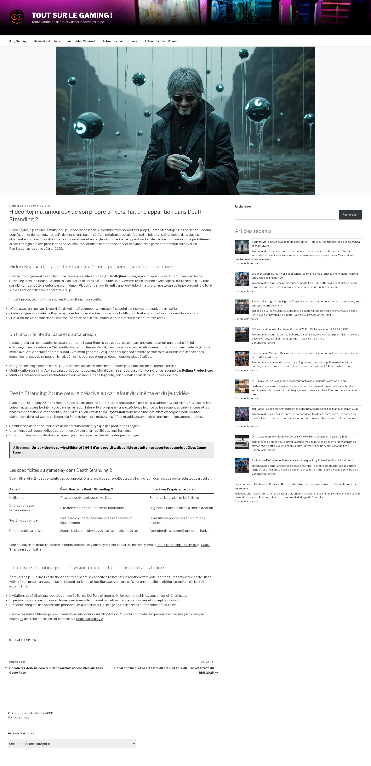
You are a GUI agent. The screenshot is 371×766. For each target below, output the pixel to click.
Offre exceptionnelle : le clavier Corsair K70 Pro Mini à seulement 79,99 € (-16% (299, 436)
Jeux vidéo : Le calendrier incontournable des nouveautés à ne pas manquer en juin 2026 (305, 408)
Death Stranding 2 (89, 619)
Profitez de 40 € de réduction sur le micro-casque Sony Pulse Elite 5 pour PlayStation (303, 460)
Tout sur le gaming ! (71, 15)
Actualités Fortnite (47, 41)
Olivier (46, 206)
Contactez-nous (18, 717)
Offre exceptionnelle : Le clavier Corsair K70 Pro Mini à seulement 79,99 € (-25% (300, 329)
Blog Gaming (18, 41)
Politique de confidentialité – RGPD (30, 713)
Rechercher (243, 206)
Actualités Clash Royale (161, 41)
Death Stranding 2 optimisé (177, 545)
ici (21, 619)
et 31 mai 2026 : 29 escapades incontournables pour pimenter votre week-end (299, 380)
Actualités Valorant (81, 41)
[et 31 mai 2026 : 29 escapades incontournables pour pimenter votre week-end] (242, 387)
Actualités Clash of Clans (119, 41)
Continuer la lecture (247, 263)
